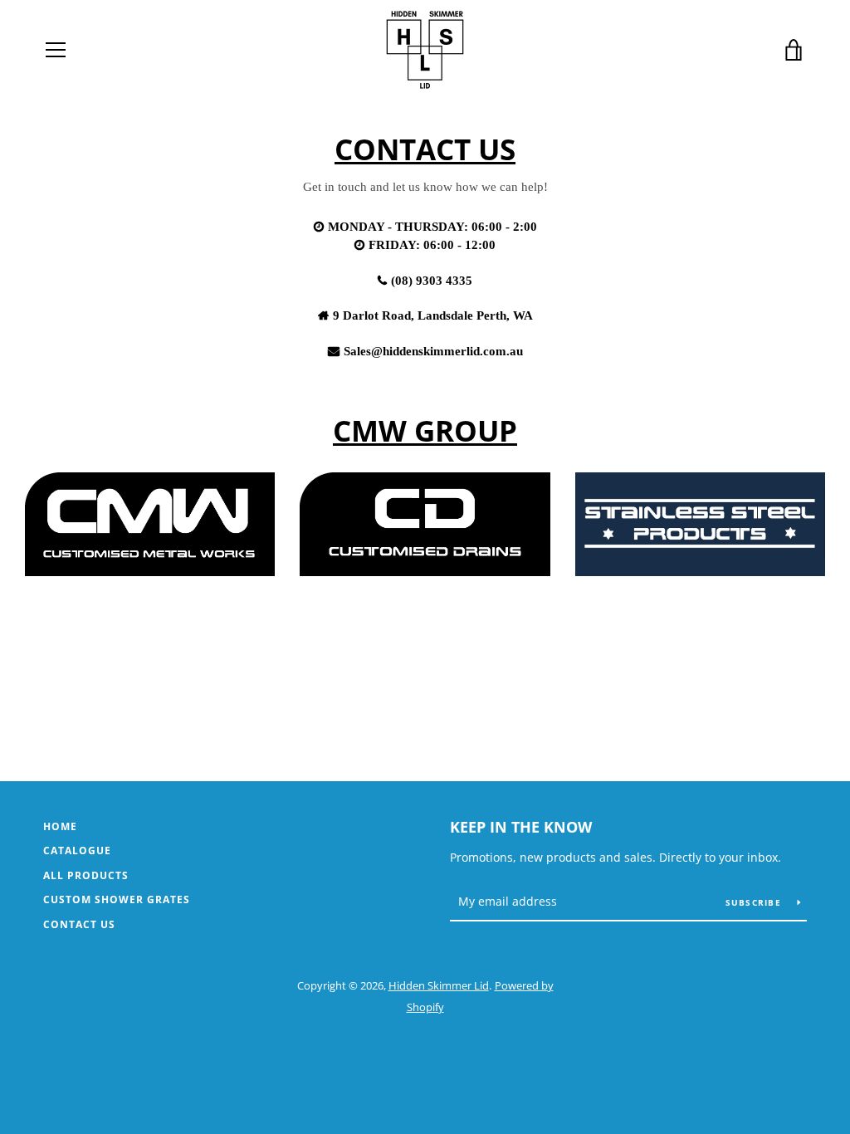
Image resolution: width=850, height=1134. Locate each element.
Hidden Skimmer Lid (438, 985)
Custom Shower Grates (116, 899)
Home (60, 826)
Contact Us (79, 924)
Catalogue (77, 850)
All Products (86, 875)
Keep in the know (521, 827)
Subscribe (755, 902)
